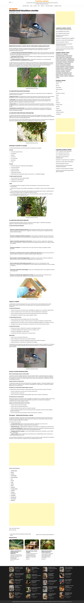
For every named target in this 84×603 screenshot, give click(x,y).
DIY (62, 54)
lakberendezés (67, 63)
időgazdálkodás (71, 58)
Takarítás (13, 490)
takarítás (68, 71)
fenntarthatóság (68, 55)
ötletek (57, 77)
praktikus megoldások (69, 66)
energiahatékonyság (60, 55)
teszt (71, 72)
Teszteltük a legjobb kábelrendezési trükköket (52, 594)
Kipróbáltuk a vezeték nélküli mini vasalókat (19, 568)
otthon (57, 65)
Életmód (12, 474)
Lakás (31, 5)
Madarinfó (13, 500)
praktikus (68, 65)
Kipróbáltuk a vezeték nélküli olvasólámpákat (64, 40)
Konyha (35, 5)
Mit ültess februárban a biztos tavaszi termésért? (36, 581)
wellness (61, 76)
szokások (63, 71)
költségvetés (70, 62)
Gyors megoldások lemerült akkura (62, 31)
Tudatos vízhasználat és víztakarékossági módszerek (15, 552)
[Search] (12, 2)
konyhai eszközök (70, 60)
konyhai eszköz (63, 60)
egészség (65, 54)
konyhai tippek (59, 62)
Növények (13, 487)
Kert (39, 5)
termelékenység (65, 72)
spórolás (62, 69)
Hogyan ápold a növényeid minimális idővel (35, 568)
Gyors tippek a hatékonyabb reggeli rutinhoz (18, 593)
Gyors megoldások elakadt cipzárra (63, 33)
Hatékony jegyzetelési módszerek (62, 42)
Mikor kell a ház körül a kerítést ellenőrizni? (47, 551)
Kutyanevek (13, 493)
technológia (58, 72)
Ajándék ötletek (57, 5)
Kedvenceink (13, 498)
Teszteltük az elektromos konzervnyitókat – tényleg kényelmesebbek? (64, 44)
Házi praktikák (26, 5)
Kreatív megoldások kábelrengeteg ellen (64, 29)
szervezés (58, 71)
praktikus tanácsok (60, 68)
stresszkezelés (68, 69)
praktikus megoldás (60, 66)
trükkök (65, 74)
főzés (57, 57)
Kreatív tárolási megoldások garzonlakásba (51, 574)
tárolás (69, 74)
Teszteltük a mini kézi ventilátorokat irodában (64, 47)
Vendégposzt (58, 114)
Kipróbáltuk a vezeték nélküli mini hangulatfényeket (62, 36)
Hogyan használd (49, 5)
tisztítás (61, 74)
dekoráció (58, 54)
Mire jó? (42, 5)
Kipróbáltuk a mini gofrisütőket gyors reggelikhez (65, 38)
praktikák (66, 68)
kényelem (65, 62)
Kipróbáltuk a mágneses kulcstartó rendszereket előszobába (52, 587)
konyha (57, 60)
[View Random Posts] (10, 2)
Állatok (12, 472)
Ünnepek (12, 492)
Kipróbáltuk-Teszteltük (60, 93)
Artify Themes (69, 601)
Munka (12, 485)
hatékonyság (68, 57)
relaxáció (58, 69)
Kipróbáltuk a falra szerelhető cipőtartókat (52, 568)
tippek (57, 74)
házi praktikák (59, 58)
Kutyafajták (13, 495)
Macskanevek (13, 497)
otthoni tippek (63, 65)
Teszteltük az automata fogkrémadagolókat (52, 581)
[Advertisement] (32, 454)
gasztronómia (62, 57)
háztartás (65, 58)
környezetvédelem (59, 63)
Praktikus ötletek (42, 1)
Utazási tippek (58, 110)
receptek (71, 68)
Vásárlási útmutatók (60, 112)
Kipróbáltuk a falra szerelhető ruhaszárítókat (18, 586)
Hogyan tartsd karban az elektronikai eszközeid (19, 574)
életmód (66, 76)
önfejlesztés (71, 76)
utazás (57, 76)
